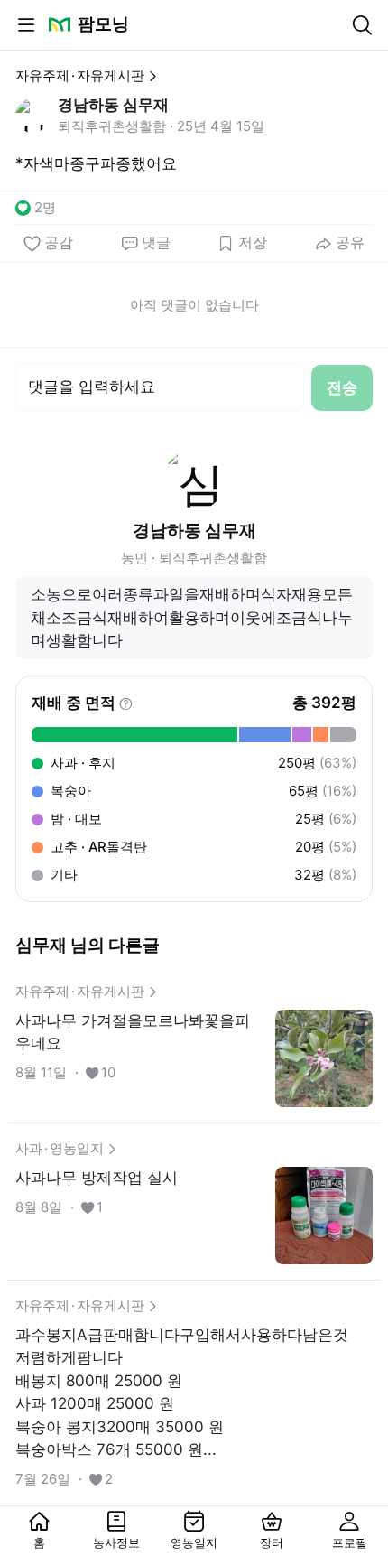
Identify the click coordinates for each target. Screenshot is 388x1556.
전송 (342, 387)
